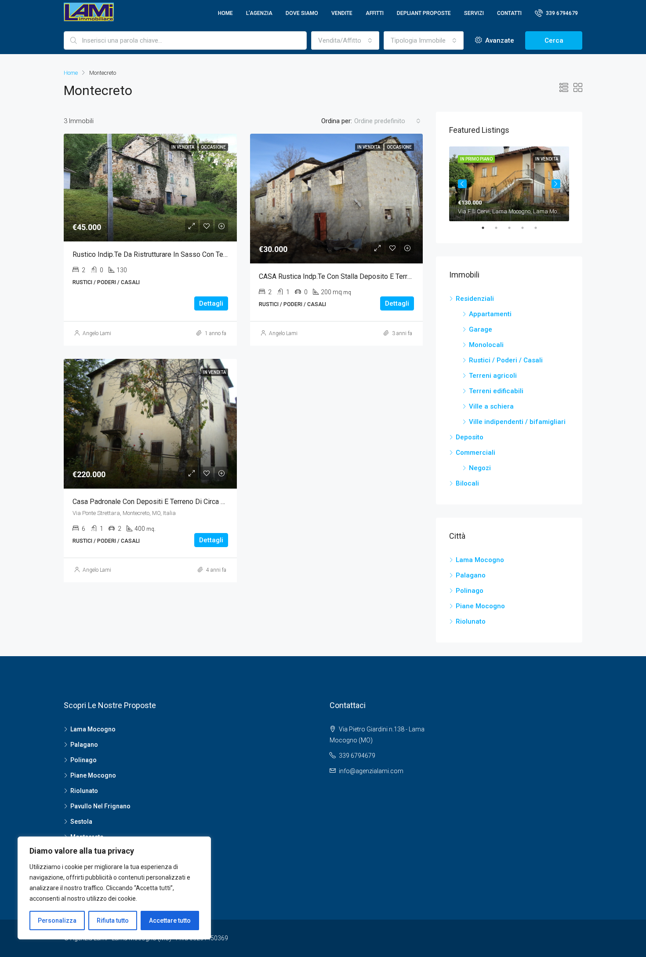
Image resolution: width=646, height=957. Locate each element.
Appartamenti (490, 314)
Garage (480, 329)
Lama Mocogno (480, 560)
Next (556, 183)
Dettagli (211, 303)
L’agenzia (259, 13)
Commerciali (475, 453)
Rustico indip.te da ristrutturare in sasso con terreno (156, 254)
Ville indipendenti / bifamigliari (517, 422)
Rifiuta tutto (113, 920)
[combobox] (345, 40)
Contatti (509, 13)
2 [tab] (500, 227)
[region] (114, 887)
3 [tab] (513, 227)
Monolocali (486, 345)
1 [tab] (487, 227)
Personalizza (57, 920)
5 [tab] (540, 227)
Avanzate (498, 40)
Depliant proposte (424, 13)
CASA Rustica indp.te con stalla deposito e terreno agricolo (352, 276)
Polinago (469, 591)
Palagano (471, 575)
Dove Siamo (302, 13)
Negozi (480, 468)
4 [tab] (527, 227)
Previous (462, 183)
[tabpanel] (509, 183)
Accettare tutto (170, 920)
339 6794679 (561, 13)
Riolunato (471, 621)
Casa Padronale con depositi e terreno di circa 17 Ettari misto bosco (180, 501)
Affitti (375, 13)
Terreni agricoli (493, 376)
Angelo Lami (97, 333)
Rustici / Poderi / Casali (506, 360)
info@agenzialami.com (371, 770)
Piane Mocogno (480, 606)
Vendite (341, 13)
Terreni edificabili (496, 391)
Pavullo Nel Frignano (100, 806)
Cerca (553, 40)
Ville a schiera (491, 406)
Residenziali (475, 299)
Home (225, 13)
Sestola (81, 821)
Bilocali (467, 483)
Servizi (474, 13)
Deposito (469, 437)
